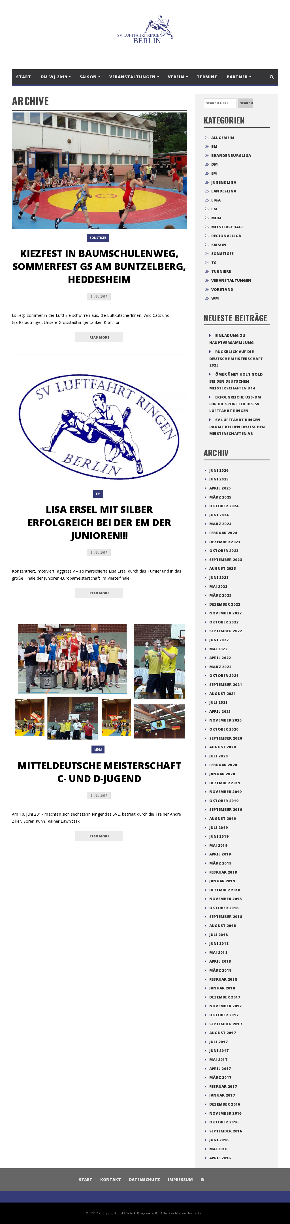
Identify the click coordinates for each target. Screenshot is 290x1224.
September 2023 (225, 559)
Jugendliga (223, 182)
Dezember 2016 (224, 1104)
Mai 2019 (218, 845)
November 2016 (225, 1113)
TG (214, 262)
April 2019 (220, 854)
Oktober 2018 (224, 907)
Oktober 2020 (224, 729)
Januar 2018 (222, 988)
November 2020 (225, 720)
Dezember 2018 (224, 889)
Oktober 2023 (224, 550)
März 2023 (220, 595)
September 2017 (225, 1023)
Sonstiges (98, 238)
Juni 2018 (219, 943)
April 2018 (220, 961)
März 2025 (220, 497)
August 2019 (222, 818)
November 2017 (225, 1005)
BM (214, 146)
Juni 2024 (219, 514)
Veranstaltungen (231, 280)
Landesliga (223, 191)
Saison (219, 244)
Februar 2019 (223, 872)
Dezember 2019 (224, 782)
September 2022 (225, 630)
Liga (216, 200)
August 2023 (222, 568)
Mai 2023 (218, 586)
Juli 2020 (218, 756)
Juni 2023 (219, 577)
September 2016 (225, 1131)
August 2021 (222, 693)
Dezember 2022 (224, 604)
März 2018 (220, 970)
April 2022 (220, 657)
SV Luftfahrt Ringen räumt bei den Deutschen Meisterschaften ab (237, 426)
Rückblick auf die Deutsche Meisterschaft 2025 (236, 358)
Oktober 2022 (224, 622)
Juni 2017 (219, 1050)
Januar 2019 (222, 880)
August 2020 (222, 746)
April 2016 (220, 1157)
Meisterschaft (227, 226)
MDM (98, 749)
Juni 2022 (219, 639)
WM (215, 298)
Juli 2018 (218, 934)
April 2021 (220, 711)
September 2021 (225, 684)
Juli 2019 (218, 827)
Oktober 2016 (224, 1122)
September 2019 (225, 809)
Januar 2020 (222, 773)
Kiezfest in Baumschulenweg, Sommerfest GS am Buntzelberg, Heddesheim (99, 266)
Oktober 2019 (224, 800)
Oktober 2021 (224, 675)
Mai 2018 (218, 952)
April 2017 (220, 1068)
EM (98, 494)
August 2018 (222, 925)
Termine (207, 76)
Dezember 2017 (224, 997)
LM (214, 208)
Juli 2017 (218, 1041)
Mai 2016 (218, 1148)
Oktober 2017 (224, 1014)
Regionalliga (226, 235)
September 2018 (225, 916)
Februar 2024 (223, 532)
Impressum (180, 1179)
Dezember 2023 (224, 541)
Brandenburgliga (231, 155)
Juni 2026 (219, 470)
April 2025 (220, 488)
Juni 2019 (219, 836)
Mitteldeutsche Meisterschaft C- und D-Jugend (99, 772)
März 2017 (220, 1077)
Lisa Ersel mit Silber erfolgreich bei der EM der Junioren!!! (99, 522)
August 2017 (222, 1032)
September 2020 (225, 738)
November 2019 (225, 791)
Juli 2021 (218, 702)
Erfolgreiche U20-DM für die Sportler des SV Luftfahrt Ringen (235, 404)
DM (214, 164)
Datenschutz (144, 1179)
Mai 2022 (218, 648)
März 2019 (220, 863)
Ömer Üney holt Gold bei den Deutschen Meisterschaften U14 (236, 381)
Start (23, 76)
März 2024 (220, 523)
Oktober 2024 (224, 505)
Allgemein (222, 137)
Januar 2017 (222, 1095)
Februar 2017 (223, 1086)
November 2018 (225, 898)
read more (99, 337)
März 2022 (220, 666)
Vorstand (222, 289)
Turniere (221, 271)
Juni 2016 (219, 1139)
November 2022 (225, 613)
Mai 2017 (218, 1059)
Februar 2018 (223, 979)
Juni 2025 (219, 479)
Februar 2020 (223, 764)
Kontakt (110, 1179)
